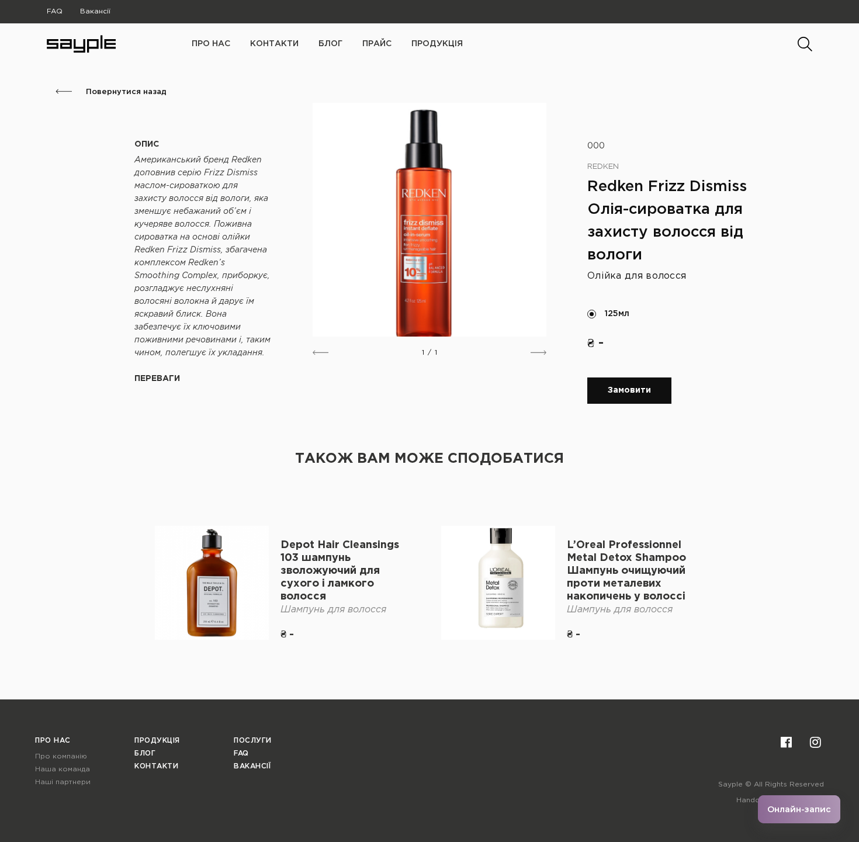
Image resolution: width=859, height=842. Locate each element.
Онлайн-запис (799, 809)
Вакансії (95, 11)
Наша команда (62, 769)
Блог (330, 43)
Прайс (377, 43)
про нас (211, 43)
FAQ (55, 11)
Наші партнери (63, 782)
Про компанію (61, 756)
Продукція (437, 43)
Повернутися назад (125, 92)
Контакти (274, 43)
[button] (320, 353)
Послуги (253, 740)
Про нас (53, 740)
